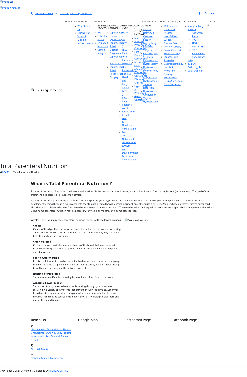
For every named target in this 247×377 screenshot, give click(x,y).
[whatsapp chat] (10, 7)
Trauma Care (171, 43)
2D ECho (192, 63)
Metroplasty (149, 43)
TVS (194, 39)
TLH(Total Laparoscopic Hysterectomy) (151, 60)
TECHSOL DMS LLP (59, 370)
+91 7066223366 (44, 13)
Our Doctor (83, 32)
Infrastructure (85, 43)
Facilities (189, 21)
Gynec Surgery (148, 21)
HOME (5, 172)
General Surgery (169, 21)
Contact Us (211, 23)
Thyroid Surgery (172, 46)
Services (98, 21)
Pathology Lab (195, 67)
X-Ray (190, 60)
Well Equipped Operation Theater (171, 29)
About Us (79, 21)
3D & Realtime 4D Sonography (198, 53)
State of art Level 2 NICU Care (125, 43)
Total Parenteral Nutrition (128, 60)
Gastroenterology (173, 63)
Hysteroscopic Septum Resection (151, 84)
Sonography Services (194, 27)
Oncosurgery (150, 53)
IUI (99, 32)
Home (68, 21)
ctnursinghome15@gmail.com (76, 13)
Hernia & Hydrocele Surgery (169, 71)
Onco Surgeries (172, 84)
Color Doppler (195, 70)
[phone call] (6, 2)
